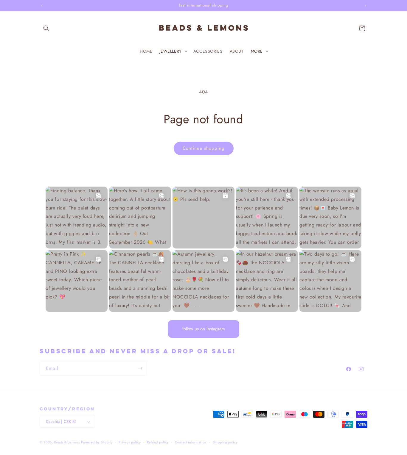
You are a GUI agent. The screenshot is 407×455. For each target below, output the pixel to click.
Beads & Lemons (67, 442)
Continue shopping (204, 148)
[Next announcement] (365, 5)
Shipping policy (225, 442)
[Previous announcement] (41, 5)
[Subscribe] (140, 368)
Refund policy (158, 442)
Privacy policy (130, 442)
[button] (46, 28)
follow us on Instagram (203, 329)
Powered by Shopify (97, 442)
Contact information (190, 442)
